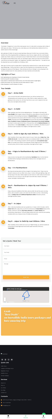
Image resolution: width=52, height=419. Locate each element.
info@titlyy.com (6, 405)
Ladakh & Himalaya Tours (7, 368)
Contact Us (3, 392)
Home (8, 417)
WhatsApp (25, 417)
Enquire (43, 417)
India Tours (3, 366)
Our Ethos (3, 387)
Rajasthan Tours (5, 370)
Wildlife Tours (4, 373)
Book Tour (26, 277)
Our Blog (3, 390)
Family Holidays (5, 375)
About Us (3, 383)
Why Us (3, 385)
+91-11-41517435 (7, 402)
